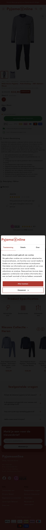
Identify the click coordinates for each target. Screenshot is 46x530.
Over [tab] (38, 247)
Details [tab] (23, 247)
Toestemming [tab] (8, 247)
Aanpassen (22, 290)
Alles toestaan (23, 284)
